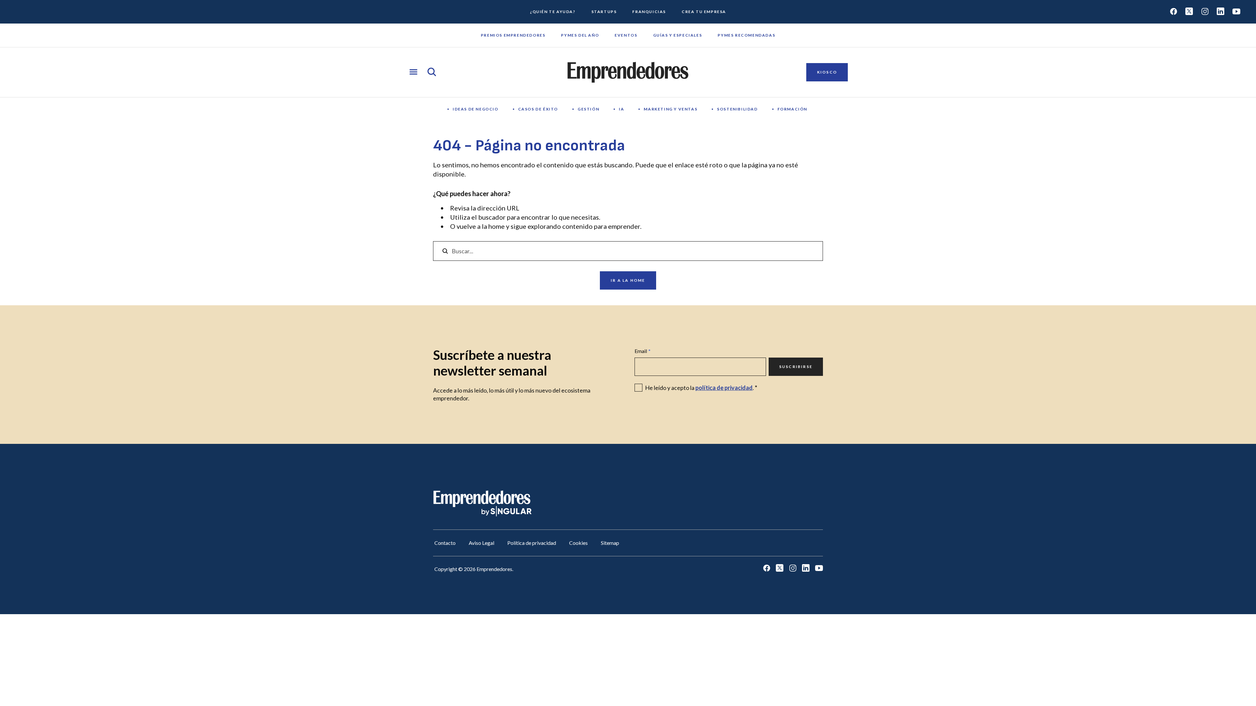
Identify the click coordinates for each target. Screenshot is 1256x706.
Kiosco (827, 72)
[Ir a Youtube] (1236, 12)
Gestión (588, 109)
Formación (792, 109)
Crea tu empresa (704, 11)
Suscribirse (795, 366)
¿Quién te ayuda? (553, 11)
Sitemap (610, 543)
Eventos (626, 35)
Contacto (445, 543)
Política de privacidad (531, 543)
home (496, 226)
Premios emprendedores (513, 35)
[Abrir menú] (413, 72)
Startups (604, 11)
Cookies (578, 543)
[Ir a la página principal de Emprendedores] (628, 72)
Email (643, 351)
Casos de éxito (538, 109)
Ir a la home (628, 280)
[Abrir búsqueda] (432, 72)
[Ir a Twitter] (1189, 12)
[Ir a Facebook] (1174, 12)
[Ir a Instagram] (1205, 12)
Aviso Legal (481, 543)
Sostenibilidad (737, 109)
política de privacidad (724, 387)
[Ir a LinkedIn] (1221, 12)
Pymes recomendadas (746, 35)
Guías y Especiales (677, 35)
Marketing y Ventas (670, 109)
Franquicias (649, 11)
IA (621, 109)
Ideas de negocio (475, 109)
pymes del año (580, 35)
